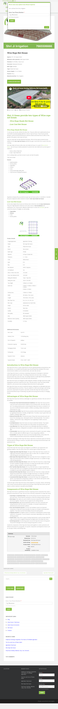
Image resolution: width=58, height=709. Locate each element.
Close (46, 27)
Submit (12, 20)
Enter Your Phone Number (17, 12)
